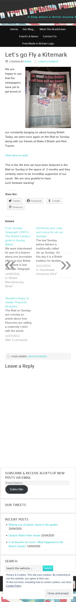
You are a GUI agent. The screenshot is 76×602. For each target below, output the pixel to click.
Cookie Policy (13, 585)
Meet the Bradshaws (53, 29)
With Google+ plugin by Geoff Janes (38, 600)
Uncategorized (37, 356)
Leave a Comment (48, 61)
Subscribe (16, 489)
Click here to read (16, 155)
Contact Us (49, 36)
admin (27, 61)
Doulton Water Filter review (24, 535)
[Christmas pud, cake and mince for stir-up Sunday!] (51, 253)
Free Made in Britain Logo (37, 43)
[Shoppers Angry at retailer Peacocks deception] (20, 321)
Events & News (27, 36)
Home (14, 29)
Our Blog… (28, 29)
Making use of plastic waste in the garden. (33, 524)
